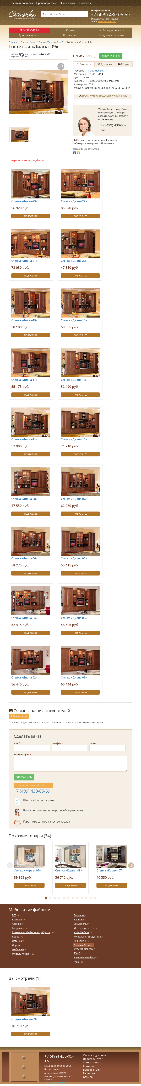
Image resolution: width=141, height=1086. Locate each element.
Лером (16, 945)
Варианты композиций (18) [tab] (27, 160)
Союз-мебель (96, 70)
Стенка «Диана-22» (74, 201)
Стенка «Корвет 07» (109, 870)
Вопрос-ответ (91, 1069)
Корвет (16, 936)
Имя (16, 743)
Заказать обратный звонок (33, 785)
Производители (46, 3)
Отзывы (88, 1076)
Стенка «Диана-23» (24, 201)
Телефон (56, 743)
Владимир (18, 928)
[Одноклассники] (78, 152)
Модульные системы (111, 35)
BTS (14, 915)
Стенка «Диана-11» (24, 439)
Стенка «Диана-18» (74, 320)
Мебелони (18, 949)
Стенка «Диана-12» (74, 380)
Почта (92, 743)
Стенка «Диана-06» (24, 558)
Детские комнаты (29, 35)
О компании (67, 3)
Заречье (79, 919)
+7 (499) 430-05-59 (110, 14)
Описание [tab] (85, 64)
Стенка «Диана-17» (24, 380)
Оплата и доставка (21, 3)
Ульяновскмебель (84, 957)
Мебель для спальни (111, 30)
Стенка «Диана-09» (24, 1019)
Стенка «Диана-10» (74, 439)
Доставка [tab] (106, 64)
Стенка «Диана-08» (24, 499)
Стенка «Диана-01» (74, 677)
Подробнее (30, 216)
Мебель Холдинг (21, 953)
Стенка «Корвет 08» (68, 870)
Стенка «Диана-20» (74, 261)
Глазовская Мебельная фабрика (31, 932)
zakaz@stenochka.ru (107, 21)
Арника (16, 923)
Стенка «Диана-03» (74, 618)
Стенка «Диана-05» (74, 558)
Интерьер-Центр (84, 928)
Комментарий (22, 754)
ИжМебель (80, 923)
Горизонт (79, 915)
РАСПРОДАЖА (31, 30)
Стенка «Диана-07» (74, 499)
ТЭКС (77, 953)
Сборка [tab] (125, 64)
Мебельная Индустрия (87, 936)
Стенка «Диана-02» (24, 677)
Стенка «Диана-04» (24, 618)
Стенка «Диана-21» (24, 261)
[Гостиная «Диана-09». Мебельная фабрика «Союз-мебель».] (38, 91)
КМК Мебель (81, 932)
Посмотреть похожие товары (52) (104, 96)
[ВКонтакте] (75, 152)
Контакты (85, 3)
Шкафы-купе (70, 35)
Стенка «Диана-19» (24, 320)
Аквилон (17, 919)
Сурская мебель (83, 949)
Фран (77, 961)
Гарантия (89, 1073)
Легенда (17, 940)
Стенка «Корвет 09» (27, 870)
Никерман (80, 940)
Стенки (70, 30)
